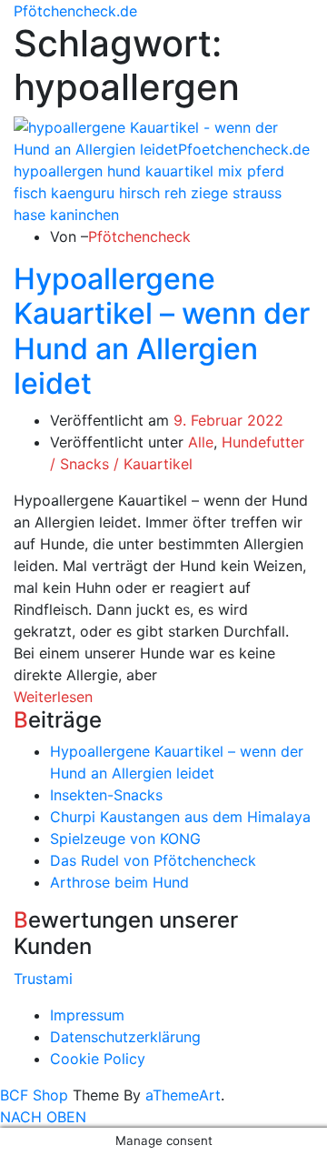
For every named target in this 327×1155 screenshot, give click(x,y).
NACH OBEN (43, 1117)
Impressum (87, 1015)
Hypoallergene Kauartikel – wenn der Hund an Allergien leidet (162, 331)
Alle (200, 442)
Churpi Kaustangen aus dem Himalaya (180, 817)
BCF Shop (34, 1095)
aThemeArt (183, 1095)
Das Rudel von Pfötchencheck (153, 860)
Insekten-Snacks (106, 795)
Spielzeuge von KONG (125, 838)
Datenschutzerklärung (125, 1037)
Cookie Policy (97, 1059)
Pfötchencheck (139, 236)
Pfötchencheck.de (75, 11)
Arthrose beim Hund (119, 882)
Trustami (43, 978)
